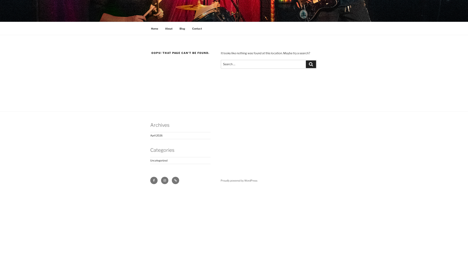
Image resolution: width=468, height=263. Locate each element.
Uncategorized (158, 160)
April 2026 (156, 135)
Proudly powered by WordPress (239, 180)
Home (154, 28)
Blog (182, 28)
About (169, 28)
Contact (197, 28)
